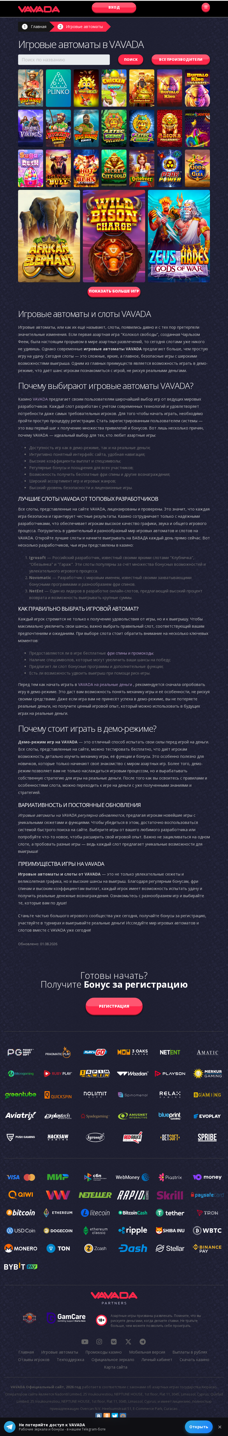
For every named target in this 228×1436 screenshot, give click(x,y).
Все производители (180, 59)
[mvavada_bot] (143, 1342)
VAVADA (40, 399)
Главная (38, 26)
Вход (114, 7)
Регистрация (114, 1006)
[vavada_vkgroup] (114, 1342)
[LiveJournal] (131, 1416)
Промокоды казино (103, 1352)
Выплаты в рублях (189, 1352)
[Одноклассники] (106, 1416)
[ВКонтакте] (98, 1416)
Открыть (198, 1426)
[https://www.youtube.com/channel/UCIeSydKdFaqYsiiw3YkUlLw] (85, 1342)
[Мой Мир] (123, 1416)
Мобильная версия (147, 1352)
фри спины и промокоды (130, 653)
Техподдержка (70, 1359)
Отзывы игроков (33, 1359)
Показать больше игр (114, 291)
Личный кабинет (157, 1359)
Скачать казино (194, 1359)
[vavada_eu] (128, 1342)
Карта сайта (115, 1367)
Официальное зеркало (112, 1359)
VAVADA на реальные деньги (105, 684)
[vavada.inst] (99, 1342)
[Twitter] (114, 1416)
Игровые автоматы (84, 26)
